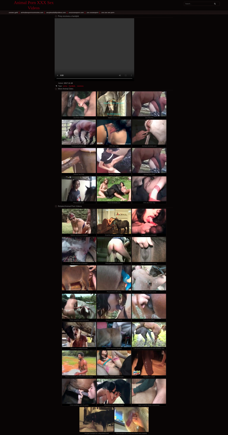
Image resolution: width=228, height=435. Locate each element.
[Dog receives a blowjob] (149, 221)
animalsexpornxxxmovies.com (32, 12)
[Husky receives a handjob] (79, 249)
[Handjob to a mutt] (149, 362)
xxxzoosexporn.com (76, 12)
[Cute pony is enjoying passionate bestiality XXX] (149, 334)
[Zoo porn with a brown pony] (79, 277)
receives (80, 86)
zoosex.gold (13, 12)
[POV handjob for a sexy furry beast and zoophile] (131, 419)
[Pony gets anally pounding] (114, 249)
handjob (72, 86)
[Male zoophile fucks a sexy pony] (149, 391)
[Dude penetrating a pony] (149, 249)
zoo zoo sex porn (107, 12)
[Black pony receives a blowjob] (114, 391)
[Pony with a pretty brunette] (79, 334)
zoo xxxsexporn (92, 12)
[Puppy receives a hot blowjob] (114, 362)
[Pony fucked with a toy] (114, 277)
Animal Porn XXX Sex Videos (34, 5)
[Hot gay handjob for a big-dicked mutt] (96, 419)
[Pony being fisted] (149, 306)
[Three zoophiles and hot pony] (79, 306)
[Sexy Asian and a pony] (149, 277)
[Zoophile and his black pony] (114, 221)
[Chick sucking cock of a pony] (79, 391)
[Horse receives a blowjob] (114, 306)
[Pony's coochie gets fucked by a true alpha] (79, 362)
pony (65, 86)
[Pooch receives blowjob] (114, 334)
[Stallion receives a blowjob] (79, 221)
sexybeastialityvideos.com (56, 12)
